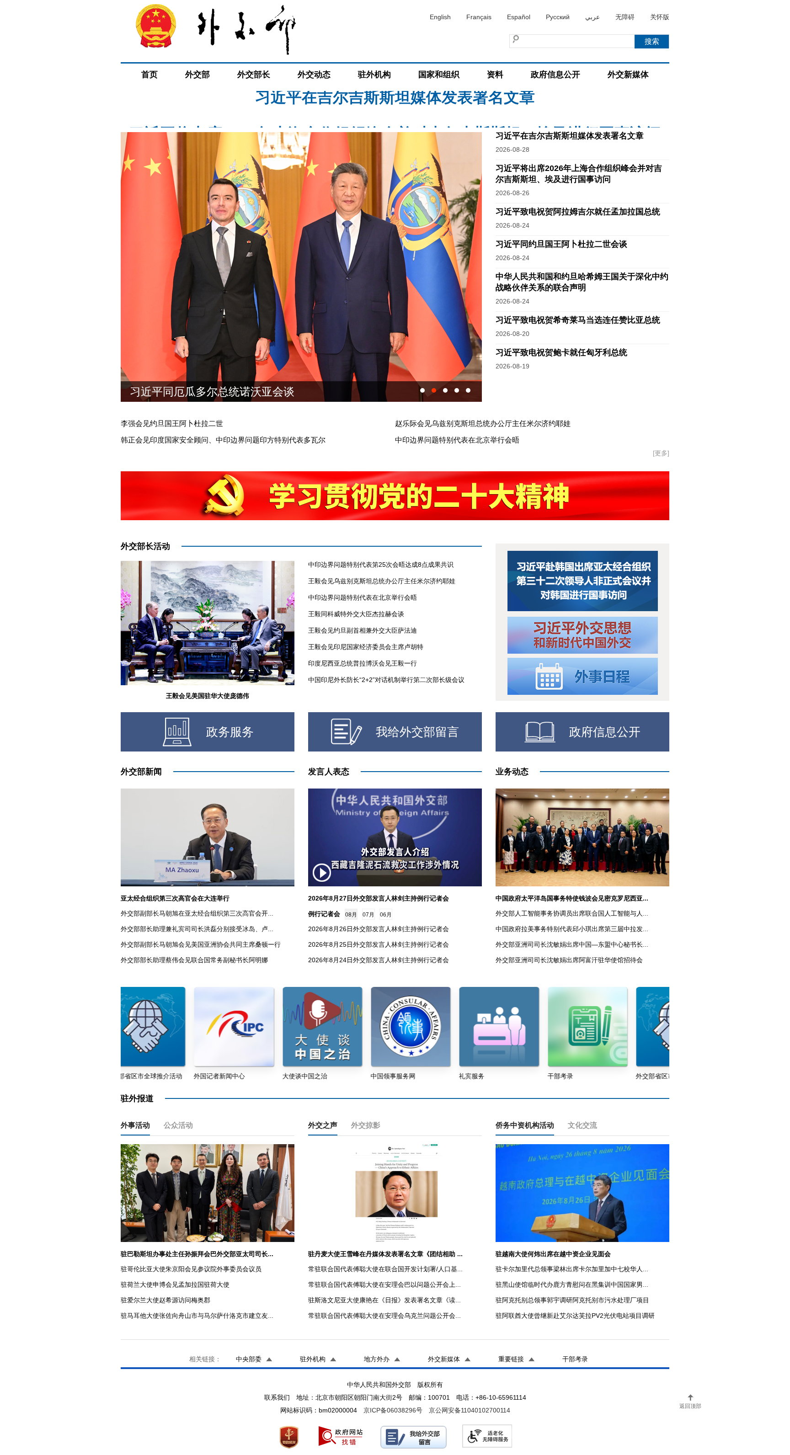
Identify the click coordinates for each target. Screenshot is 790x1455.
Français (478, 17)
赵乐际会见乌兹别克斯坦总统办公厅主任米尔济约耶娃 (483, 423)
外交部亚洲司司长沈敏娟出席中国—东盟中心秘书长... (572, 944)
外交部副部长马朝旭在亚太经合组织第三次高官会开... (197, 913)
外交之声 (322, 1125)
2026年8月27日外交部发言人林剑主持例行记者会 (378, 898)
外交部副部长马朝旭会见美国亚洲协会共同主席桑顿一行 (201, 944)
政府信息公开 (555, 74)
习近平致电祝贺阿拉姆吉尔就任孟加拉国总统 (578, 211)
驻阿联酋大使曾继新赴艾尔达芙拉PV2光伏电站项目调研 (575, 1315)
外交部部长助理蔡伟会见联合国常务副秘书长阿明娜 (194, 960)
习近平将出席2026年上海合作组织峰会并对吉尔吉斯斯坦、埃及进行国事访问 (395, 104)
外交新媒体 (628, 74)
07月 (368, 914)
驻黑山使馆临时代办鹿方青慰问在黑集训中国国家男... (572, 1284)
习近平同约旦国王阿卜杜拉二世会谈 (561, 244)
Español (518, 17)
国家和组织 (438, 74)
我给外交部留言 (417, 732)
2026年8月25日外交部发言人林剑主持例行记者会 (378, 944)
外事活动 (135, 1125)
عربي (592, 17)
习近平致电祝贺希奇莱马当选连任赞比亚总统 (578, 320)
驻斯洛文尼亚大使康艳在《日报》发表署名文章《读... (384, 1300)
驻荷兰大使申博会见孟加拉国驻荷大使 (175, 1284)
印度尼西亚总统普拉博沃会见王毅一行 (362, 663)
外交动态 (314, 74)
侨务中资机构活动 (525, 1125)
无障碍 (625, 17)
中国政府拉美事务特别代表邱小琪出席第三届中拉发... (572, 929)
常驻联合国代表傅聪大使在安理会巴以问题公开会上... (384, 1284)
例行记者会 (324, 913)
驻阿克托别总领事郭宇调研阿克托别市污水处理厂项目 (572, 1300)
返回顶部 (690, 1406)
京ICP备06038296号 (392, 1410)
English (440, 17)
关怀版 (659, 17)
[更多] (661, 453)
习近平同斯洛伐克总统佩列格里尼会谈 (223, 391)
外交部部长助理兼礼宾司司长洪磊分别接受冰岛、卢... (197, 929)
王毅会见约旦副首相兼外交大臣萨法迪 (362, 630)
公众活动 (178, 1125)
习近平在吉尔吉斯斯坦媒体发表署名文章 (570, 135)
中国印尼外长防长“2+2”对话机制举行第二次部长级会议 (386, 679)
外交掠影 (365, 1125)
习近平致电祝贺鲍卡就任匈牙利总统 (561, 352)
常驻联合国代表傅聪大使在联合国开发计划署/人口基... (385, 1269)
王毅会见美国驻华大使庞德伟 (207, 695)
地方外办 (377, 1359)
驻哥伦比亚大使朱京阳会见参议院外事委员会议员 (191, 1269)
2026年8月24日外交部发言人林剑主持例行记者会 (378, 960)
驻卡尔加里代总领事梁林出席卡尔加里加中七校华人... (572, 1269)
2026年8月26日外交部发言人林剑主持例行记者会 (378, 929)
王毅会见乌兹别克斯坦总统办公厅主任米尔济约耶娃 (381, 581)
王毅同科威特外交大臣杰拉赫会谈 (356, 614)
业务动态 (512, 771)
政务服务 (230, 732)
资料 (495, 74)
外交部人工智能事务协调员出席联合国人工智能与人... (572, 913)
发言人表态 (328, 771)
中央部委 (249, 1359)
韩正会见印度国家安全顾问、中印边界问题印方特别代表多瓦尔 (223, 440)
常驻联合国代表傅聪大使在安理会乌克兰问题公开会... (384, 1315)
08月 (351, 914)
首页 (149, 74)
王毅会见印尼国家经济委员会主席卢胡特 (365, 646)
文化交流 (582, 1125)
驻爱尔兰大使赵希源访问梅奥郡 (165, 1300)
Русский (558, 17)
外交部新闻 (141, 771)
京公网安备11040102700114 (469, 1410)
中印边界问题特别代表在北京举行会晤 (457, 440)
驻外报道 (137, 1098)
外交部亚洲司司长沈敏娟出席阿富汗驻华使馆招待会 (569, 960)
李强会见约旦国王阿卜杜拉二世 (172, 423)
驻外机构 (374, 74)
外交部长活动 (145, 546)
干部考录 (575, 1359)
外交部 (197, 74)
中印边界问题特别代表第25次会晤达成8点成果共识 (381, 564)
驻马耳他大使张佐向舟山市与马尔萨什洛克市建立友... (197, 1315)
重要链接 (511, 1359)
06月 (386, 914)
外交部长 (253, 74)
